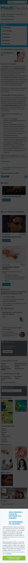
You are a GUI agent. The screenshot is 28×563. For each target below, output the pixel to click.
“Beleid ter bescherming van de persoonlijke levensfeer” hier (14, 552)
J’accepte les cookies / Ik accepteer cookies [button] (14, 558)
